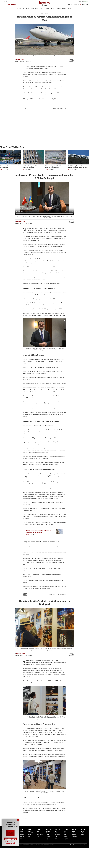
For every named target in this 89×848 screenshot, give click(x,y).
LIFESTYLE (53, 8)
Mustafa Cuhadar (20, 59)
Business (46, 13)
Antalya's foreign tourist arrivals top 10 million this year (33, 166)
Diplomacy (22, 834)
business (12, 4)
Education (57, 831)
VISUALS (69, 8)
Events (65, 836)
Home (42, 13)
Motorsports (74, 836)
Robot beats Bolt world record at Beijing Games (9, 166)
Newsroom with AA (20, 221)
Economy (48, 831)
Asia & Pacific (40, 834)
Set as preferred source (73, 4)
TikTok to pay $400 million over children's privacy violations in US (77, 166)
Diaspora (22, 836)
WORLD (41, 8)
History (65, 831)
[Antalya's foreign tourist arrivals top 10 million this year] (33, 157)
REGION (37, 8)
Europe (29, 831)
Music (65, 834)
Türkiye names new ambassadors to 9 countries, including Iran (38, 531)
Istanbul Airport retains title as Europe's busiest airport (54, 166)
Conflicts (38, 836)
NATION (32, 8)
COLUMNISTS (26, 8)
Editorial (82, 834)
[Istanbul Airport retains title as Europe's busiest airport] (55, 157)
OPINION (83, 829)
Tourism (48, 836)
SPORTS (64, 8)
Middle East (30, 834)
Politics (21, 831)
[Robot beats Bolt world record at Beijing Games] (10, 157)
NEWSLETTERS (85, 4)
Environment (57, 834)
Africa (38, 831)
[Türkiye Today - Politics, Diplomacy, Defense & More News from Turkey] (44, 3)
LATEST (19, 8)
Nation (27, 534)
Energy (47, 834)
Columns (82, 831)
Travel (56, 836)
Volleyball (74, 834)
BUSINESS (47, 8)
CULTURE (59, 8)
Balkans (29, 836)
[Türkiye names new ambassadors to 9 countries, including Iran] (59, 531)
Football (73, 831)
